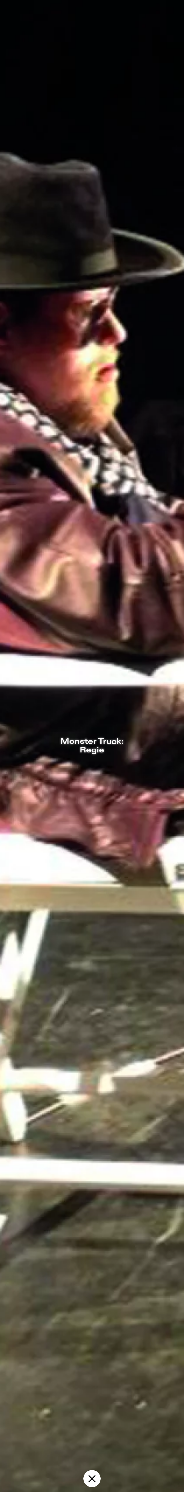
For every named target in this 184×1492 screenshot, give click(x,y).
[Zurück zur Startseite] (92, 1478)
